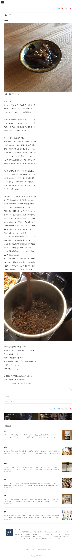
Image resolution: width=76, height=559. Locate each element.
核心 (5, 431)
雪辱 (5, 512)
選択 (5, 479)
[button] (2, 2)
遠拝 (5, 463)
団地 (5, 447)
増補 (5, 495)
